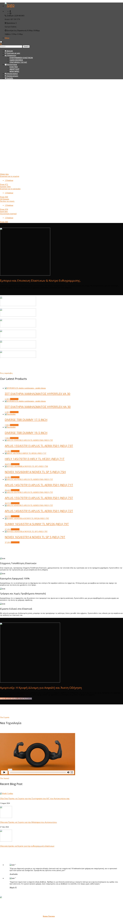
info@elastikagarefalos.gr (20, 910)
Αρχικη (9, 51)
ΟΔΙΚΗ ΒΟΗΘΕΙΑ (16, 60)
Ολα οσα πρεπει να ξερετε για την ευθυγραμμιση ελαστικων (27, 846)
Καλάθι (9, 78)
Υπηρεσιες (11, 55)
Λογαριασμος (12, 76)
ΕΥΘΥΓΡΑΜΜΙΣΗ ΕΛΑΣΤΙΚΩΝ (21, 58)
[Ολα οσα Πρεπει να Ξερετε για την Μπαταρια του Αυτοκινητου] (6, 817)
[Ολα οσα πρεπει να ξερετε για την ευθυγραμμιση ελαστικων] (6, 841)
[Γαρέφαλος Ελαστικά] (9, 5)
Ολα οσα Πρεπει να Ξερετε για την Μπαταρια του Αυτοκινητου (28, 822)
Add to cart (14, 412)
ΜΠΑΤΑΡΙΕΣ (14, 71)
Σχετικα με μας (13, 53)
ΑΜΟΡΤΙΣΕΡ (14, 69)
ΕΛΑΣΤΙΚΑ (14, 67)
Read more (14, 399)
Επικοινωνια (12, 73)
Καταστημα (12, 64)
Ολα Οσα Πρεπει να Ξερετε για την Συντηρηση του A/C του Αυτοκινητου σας (35, 798)
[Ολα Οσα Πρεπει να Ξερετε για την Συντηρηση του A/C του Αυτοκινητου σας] (6, 793)
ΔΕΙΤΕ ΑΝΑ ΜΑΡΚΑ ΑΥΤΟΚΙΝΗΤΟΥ (16, 698)
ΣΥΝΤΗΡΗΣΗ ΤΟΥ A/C (18, 62)
